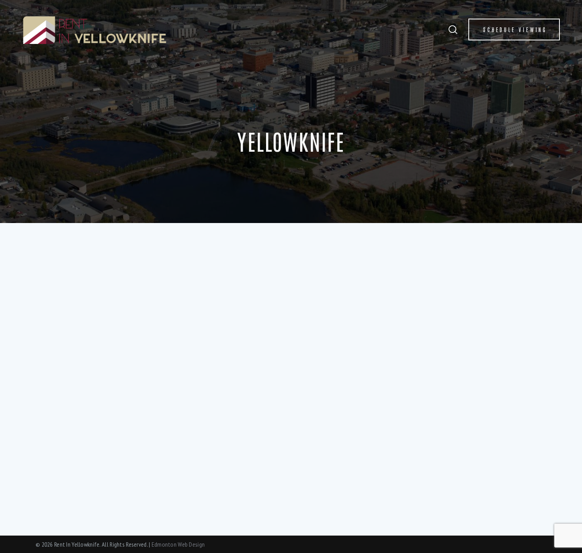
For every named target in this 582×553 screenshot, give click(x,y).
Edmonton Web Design (178, 544)
